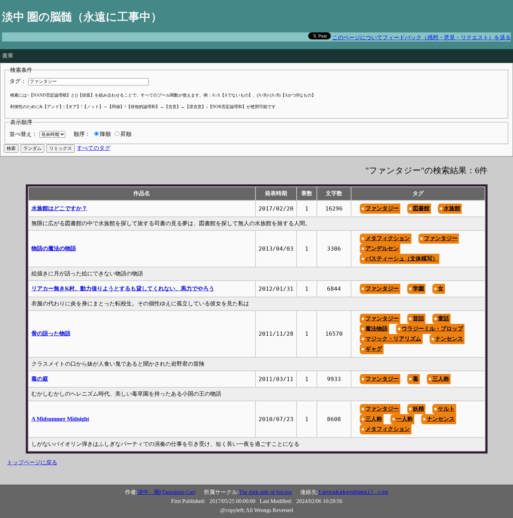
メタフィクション (387, 238)
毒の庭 (39, 379)
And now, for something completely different (51, 44)
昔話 (418, 318)
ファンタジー (382, 208)
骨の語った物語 (50, 333)
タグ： (17, 81)
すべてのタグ (93, 148)
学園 (418, 288)
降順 (105, 134)
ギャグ (373, 349)
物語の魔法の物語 (53, 248)
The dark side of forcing (265, 492)
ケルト (446, 409)
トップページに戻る (32, 462)
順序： (82, 134)
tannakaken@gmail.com (353, 492)
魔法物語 (376, 329)
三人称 (440, 379)
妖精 (418, 409)
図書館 (421, 208)
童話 (443, 318)
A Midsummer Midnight (60, 419)
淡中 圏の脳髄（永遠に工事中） (82, 16)
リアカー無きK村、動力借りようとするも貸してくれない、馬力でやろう (122, 288)
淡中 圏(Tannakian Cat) (166, 492)
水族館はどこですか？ (59, 208)
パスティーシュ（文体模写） (401, 258)
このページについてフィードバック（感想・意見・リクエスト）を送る (421, 37)
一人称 (404, 419)
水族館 (452, 208)
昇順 (126, 134)
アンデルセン (382, 248)
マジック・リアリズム (393, 339)
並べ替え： (23, 134)
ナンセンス (449, 339)
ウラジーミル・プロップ (432, 329)
